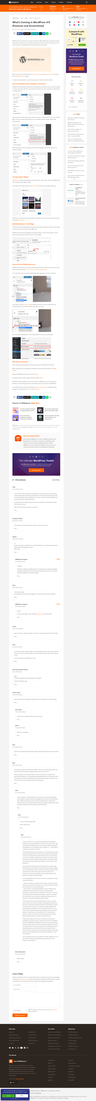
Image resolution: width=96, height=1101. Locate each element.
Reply (15, 510)
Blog (32, 2)
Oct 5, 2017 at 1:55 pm (17, 765)
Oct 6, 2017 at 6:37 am (17, 672)
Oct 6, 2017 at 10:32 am (20, 954)
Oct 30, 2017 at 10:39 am (17, 629)
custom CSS (29, 269)
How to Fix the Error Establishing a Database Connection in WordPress (26, 417)
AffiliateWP (71, 1080)
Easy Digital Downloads (74, 1066)
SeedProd (50, 1077)
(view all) (81, 184)
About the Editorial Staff (31, 436)
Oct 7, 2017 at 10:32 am (17, 647)
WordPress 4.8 (15, 180)
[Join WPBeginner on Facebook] (70, 22)
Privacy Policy (32, 1032)
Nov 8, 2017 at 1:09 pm (20, 728)
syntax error (26, 304)
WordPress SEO (72, 1043)
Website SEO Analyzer (53, 1043)
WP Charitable (71, 1077)
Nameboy (50, 1080)
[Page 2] (75, 179)
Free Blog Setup (72, 1049)
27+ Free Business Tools (54, 1049)
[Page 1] (74, 179)
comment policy (25, 979)
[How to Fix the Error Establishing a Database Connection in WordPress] (15, 418)
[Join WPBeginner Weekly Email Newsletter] (83, 25)
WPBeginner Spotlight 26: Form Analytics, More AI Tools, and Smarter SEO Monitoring (76, 124)
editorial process (16, 429)
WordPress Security (73, 1046)
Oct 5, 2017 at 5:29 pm (20, 792)
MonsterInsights (52, 1069)
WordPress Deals (72, 1040)
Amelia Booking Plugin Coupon (80, 198)
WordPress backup (40, 614)
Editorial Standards (13, 1035)
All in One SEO (51, 1066)
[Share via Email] (50, 33)
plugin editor (44, 269)
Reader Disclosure (32, 29)
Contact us (11, 1043)
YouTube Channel (42, 387)
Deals (46, 2)
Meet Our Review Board (15, 1038)
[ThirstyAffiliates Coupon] (70, 190)
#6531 (41, 378)
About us (11, 1032)
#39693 (54, 368)
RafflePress (71, 1071)
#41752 (36, 374)
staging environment (49, 74)
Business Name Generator (54, 1032)
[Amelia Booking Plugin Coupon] (70, 200)
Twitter (30, 389)
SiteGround (38, 1093)
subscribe (55, 1009)
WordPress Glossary (73, 1035)
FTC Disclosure (32, 1038)
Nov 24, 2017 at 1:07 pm (17, 489)
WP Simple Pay (72, 1063)
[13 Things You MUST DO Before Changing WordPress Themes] (15, 410)
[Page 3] (77, 179)
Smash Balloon (51, 1074)
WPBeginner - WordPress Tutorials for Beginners (14, 2)
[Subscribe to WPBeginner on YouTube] (78, 22)
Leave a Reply (56, 480)
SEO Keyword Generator (54, 1038)
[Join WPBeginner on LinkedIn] (78, 25)
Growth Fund (32, 1043)
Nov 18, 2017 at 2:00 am (17, 521)
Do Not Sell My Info (33, 1040)
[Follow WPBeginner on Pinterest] (74, 25)
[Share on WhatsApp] (47, 33)
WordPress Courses (73, 1032)
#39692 (14, 370)
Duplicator (70, 1060)
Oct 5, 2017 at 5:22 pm (17, 747)
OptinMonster (51, 1060)
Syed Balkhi (12, 1069)
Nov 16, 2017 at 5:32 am (26, 837)
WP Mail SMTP (51, 1071)
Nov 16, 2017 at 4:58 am (20, 606)
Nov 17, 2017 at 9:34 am (20, 561)
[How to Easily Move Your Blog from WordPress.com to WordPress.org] (40, 418)
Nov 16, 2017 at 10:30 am (17, 539)
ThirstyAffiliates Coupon (78, 188)
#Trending (69, 2)
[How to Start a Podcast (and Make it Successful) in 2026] (40, 410)
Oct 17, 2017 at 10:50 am (20, 712)
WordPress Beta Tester (19, 76)
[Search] (86, 2)
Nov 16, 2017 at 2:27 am (17, 587)
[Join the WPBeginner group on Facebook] (70, 25)
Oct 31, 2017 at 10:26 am (23, 817)
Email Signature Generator (54, 1046)
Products (61, 2)
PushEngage (71, 1074)
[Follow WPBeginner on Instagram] (83, 22)
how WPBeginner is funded (27, 427)
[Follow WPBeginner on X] (74, 22)
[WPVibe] (76, 38)
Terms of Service (33, 1035)
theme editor (36, 269)
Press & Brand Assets (14, 1040)
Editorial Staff (16, 29)
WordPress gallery (33, 186)
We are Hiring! (20, 1079)
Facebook (36, 389)
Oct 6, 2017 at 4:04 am (17, 695)
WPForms (50, 1063)
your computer (36, 74)
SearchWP (70, 1069)
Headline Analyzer (52, 1040)
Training (53, 2)
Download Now (36, 470)
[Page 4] (78, 179)
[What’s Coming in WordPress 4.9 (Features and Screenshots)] (40, 33)
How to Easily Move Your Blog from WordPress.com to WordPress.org (52, 417)
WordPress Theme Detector (54, 1035)
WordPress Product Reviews (75, 1038)
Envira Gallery (21, 220)
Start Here (39, 2)
